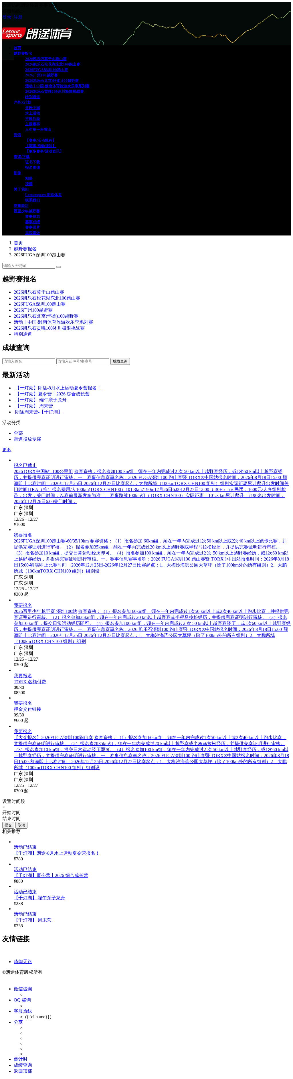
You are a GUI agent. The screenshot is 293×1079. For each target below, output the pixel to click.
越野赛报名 (23, 53)
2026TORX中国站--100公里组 (43, 471)
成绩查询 (120, 361)
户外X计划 (22, 102)
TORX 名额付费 (30, 681)
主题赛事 (32, 124)
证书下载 (32, 162)
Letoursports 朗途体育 (43, 195)
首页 (17, 48)
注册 (18, 17)
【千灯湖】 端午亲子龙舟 (41, 399)
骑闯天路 (23, 961)
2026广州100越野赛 (41, 75)
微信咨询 (23, 988)
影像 (17, 173)
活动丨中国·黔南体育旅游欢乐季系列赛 (57, 86)
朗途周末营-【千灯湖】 (38, 411)
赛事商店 (21, 205)
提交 (8, 825)
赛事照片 (32, 227)
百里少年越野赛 (27, 211)
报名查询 (32, 167)
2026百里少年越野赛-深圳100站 (45, 611)
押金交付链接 (27, 709)
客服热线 (23, 1011)
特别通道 (32, 97)
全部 (18, 433)
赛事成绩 (32, 222)
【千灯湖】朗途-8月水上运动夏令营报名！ (58, 387)
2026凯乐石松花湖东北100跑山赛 (52, 64)
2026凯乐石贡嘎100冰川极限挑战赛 (54, 91)
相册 (29, 178)
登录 (6, 17)
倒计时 (20, 1059)
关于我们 (21, 189)
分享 (18, 1022)
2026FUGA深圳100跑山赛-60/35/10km (51, 540)
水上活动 (32, 113)
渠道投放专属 (27, 439)
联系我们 (32, 200)
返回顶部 (23, 1071)
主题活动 (32, 118)
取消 (21, 825)
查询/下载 (22, 157)
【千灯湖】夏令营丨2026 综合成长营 (52, 393)
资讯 (17, 135)
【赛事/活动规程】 (40, 140)
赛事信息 (32, 216)
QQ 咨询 (22, 999)
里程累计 (32, 233)
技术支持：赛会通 (20, 978)
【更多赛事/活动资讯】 (44, 151)
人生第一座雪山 (38, 129)
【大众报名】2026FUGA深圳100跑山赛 (53, 737)
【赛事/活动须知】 (40, 146)
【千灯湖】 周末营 (34, 405)
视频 (29, 184)
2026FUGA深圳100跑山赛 (46, 70)
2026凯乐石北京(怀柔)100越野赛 (52, 80)
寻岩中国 (32, 108)
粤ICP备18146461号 (64, 972)
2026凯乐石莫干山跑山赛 (46, 59)
